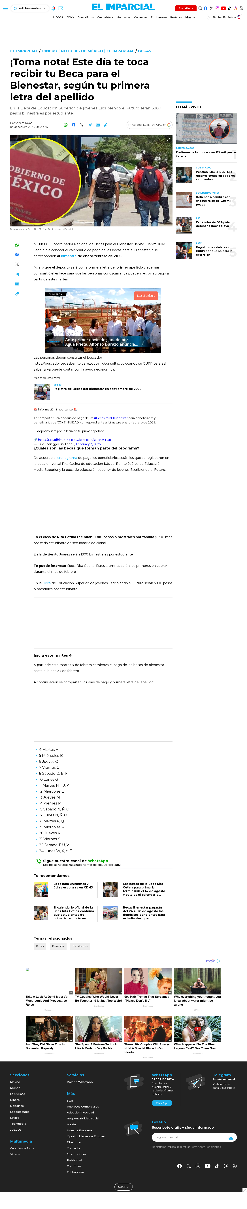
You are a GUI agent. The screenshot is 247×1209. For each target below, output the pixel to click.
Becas (144, 51)
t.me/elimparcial (224, 1079)
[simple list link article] (206, 130)
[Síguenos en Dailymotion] (241, 8)
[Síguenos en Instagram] (217, 8)
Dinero (15, 1100)
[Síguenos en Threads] (235, 8)
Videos (15, 1154)
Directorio (74, 1142)
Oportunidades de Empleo (86, 1136)
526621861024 (163, 1079)
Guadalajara (105, 17)
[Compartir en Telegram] (89, 124)
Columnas (140, 17)
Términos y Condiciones (206, 1147)
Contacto (73, 1148)
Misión (71, 1124)
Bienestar (58, 946)
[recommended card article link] (42, 392)
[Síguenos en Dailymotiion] (235, 1166)
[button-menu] (5, 8)
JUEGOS (57, 17)
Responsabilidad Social (83, 1118)
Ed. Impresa (159, 17)
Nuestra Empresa (79, 1130)
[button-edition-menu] (209, 17)
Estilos (14, 1117)
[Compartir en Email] (97, 124)
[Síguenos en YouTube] (223, 8)
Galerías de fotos (22, 1148)
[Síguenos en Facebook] (205, 8)
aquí (118, 864)
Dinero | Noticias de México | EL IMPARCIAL (88, 51)
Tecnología (18, 1123)
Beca (47, 583)
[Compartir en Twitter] (81, 124)
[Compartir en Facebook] (73, 124)
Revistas (176, 17)
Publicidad (74, 1160)
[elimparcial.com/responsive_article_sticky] (244, 1190)
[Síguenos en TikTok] (229, 8)
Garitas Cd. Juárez (225, 17)
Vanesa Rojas (23, 123)
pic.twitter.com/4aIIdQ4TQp (91, 440)
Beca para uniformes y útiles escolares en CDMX (73, 885)
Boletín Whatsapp (80, 1082)
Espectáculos (19, 1111)
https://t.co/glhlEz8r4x (54, 440)
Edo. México (86, 17)
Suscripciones (76, 1154)
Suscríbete (186, 8)
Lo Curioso (17, 1094)
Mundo (15, 1088)
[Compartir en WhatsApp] (65, 124)
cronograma (67, 458)
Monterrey (124, 17)
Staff (70, 1100)
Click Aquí (162, 1103)
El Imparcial (24, 51)
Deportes (17, 1106)
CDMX (70, 17)
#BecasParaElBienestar (111, 418)
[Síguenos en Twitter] (211, 8)
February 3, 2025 (88, 444)
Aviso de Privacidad (80, 1112)
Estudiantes (80, 946)
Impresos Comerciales (83, 1106)
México (15, 1082)
